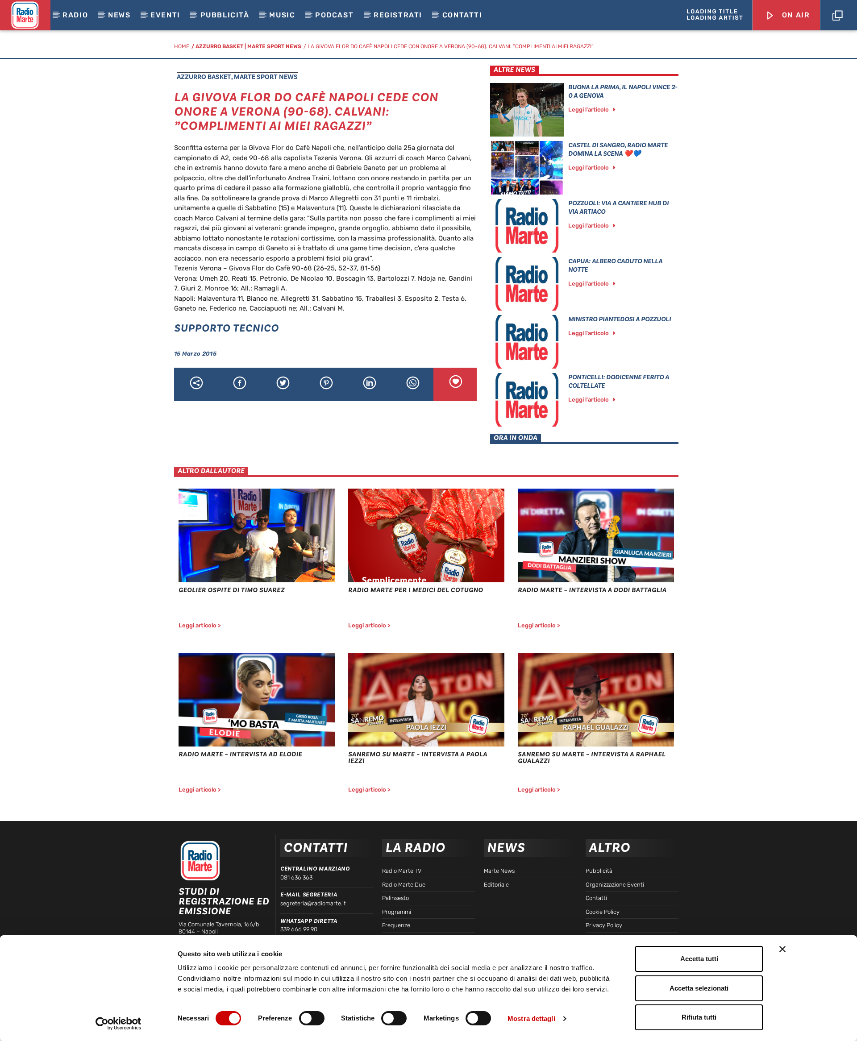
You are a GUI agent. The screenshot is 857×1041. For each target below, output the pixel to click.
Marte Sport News (274, 46)
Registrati (398, 15)
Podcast (334, 15)
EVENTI (165, 15)
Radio (75, 15)
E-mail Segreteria (308, 894)
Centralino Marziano (314, 868)
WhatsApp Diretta (308, 921)
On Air (794, 15)
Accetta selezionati (699, 988)
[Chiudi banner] (782, 949)
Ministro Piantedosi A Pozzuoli (619, 319)
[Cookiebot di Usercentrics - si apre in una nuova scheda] (118, 1023)
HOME (181, 46)
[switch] (311, 1018)
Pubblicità (225, 15)
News (119, 15)
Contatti (462, 15)
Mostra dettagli (531, 1018)
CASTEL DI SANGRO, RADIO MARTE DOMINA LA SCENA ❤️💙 (618, 149)
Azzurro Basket (219, 46)
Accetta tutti (699, 958)
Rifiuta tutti (699, 1017)
